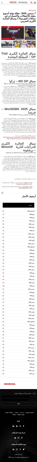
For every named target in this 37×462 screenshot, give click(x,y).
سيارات (16, 412)
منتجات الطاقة (21, 414)
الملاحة (14, 414)
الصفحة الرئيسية (29, 412)
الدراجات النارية (9, 412)
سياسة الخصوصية (18, 454)
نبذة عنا (22, 412)
